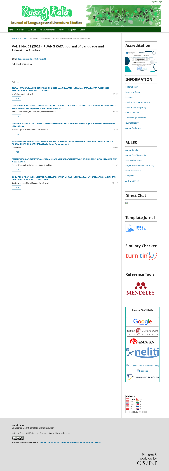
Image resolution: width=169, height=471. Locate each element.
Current (20, 29)
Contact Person (132, 112)
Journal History (132, 123)
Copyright (129, 175)
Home (10, 29)
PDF (17, 98)
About (61, 29)
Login (82, 29)
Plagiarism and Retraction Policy (139, 165)
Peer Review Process (134, 160)
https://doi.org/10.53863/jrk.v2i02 (31, 59)
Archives (32, 29)
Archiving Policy (132, 181)
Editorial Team (131, 87)
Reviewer (129, 97)
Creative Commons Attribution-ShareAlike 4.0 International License (69, 442)
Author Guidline (132, 150)
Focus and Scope (132, 92)
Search (157, 29)
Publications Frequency (135, 107)
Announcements (47, 29)
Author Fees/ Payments (135, 155)
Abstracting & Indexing (135, 117)
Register (72, 29)
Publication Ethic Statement (137, 102)
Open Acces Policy (133, 170)
